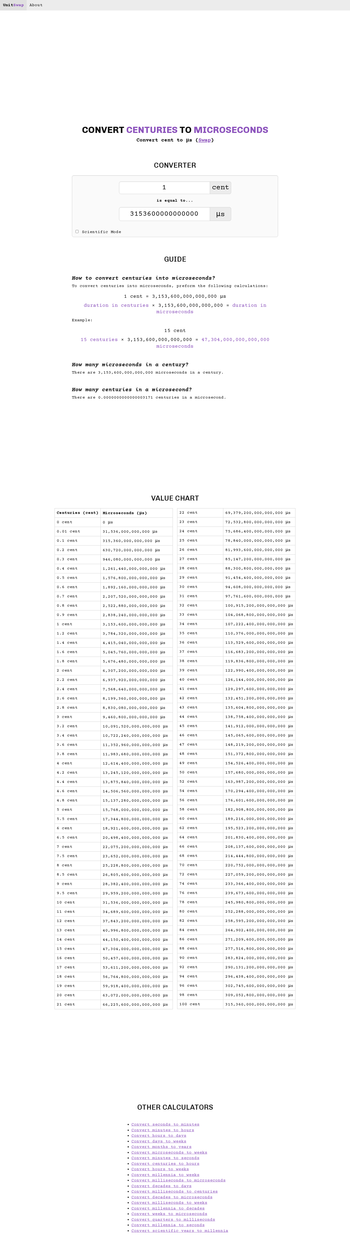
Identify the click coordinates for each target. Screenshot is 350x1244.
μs (220, 214)
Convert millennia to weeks (165, 1175)
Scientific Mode (101, 232)
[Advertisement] (32, 622)
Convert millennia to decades (168, 1208)
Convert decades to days (161, 1186)
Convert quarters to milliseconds (173, 1219)
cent (220, 188)
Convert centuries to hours (165, 1163)
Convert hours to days (158, 1135)
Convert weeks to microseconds (169, 1214)
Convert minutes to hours (162, 1130)
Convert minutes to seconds (165, 1158)
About (36, 5)
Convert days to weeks (158, 1141)
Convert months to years (161, 1147)
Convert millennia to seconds (168, 1225)
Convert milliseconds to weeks (169, 1202)
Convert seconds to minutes (165, 1124)
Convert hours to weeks (160, 1169)
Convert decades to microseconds (172, 1197)
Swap (204, 140)
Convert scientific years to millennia (179, 1231)
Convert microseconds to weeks (169, 1152)
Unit (13, 5)
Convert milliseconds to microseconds (178, 1180)
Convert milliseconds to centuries (174, 1191)
